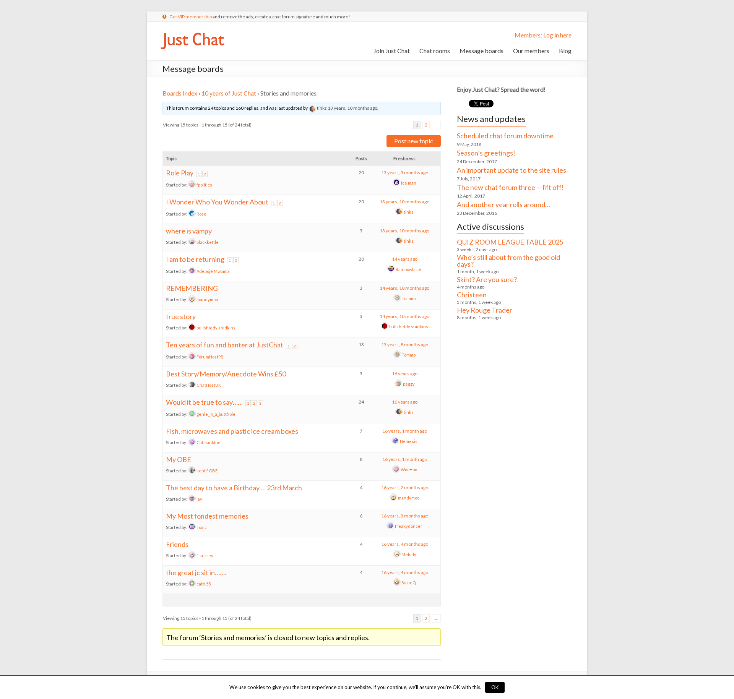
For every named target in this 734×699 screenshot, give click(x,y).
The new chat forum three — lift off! (510, 187)
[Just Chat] (192, 31)
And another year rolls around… (503, 204)
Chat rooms (434, 50)
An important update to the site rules (511, 170)
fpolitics (204, 184)
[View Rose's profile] (192, 213)
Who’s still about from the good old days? (508, 260)
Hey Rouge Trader (484, 310)
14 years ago (404, 259)
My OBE (178, 459)
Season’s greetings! (486, 153)
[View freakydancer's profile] (390, 526)
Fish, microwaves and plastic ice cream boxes (232, 431)
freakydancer (408, 526)
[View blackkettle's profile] (192, 242)
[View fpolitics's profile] (192, 184)
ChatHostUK (208, 385)
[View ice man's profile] (396, 182)
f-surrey (204, 555)
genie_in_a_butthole (215, 414)
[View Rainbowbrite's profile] (391, 269)
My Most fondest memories (207, 516)
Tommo (409, 298)
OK (495, 687)
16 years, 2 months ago (404, 487)
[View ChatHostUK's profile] (192, 385)
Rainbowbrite (409, 269)
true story (181, 316)
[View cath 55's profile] (192, 583)
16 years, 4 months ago (404, 544)
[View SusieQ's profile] (397, 582)
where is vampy (189, 231)
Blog (565, 50)
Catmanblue (208, 442)
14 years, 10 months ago (404, 288)
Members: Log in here (543, 35)
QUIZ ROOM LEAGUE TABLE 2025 (510, 242)
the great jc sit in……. (196, 572)
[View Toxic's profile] (192, 527)
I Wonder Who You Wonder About (217, 202)
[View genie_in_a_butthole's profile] (192, 414)
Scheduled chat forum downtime (505, 135)
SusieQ (408, 582)
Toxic (201, 527)
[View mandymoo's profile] (192, 299)
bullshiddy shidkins (215, 327)
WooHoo (409, 469)
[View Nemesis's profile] (395, 441)
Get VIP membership (190, 16)
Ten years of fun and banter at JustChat (224, 345)
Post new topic (413, 140)
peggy (409, 383)
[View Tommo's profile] (397, 298)
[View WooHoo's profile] (396, 469)
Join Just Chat (391, 50)
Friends (177, 544)
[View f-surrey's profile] (192, 555)
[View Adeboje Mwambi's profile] (192, 271)
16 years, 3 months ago (404, 516)
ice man (408, 182)
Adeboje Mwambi (213, 271)
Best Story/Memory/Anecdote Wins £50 (226, 374)
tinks (322, 108)
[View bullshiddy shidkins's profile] (192, 327)
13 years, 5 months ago (404, 172)
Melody (408, 554)
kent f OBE (207, 470)
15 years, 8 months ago (404, 344)
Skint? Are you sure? (487, 279)
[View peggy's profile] (398, 383)
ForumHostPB (210, 356)
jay (199, 498)
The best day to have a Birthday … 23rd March (234, 487)
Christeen (472, 294)
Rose (201, 213)
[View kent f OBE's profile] (192, 470)
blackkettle (207, 242)
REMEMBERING (192, 288)
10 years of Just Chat (228, 93)
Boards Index (179, 93)
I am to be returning (195, 259)
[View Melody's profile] (397, 554)
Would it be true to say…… (204, 402)
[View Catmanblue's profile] (192, 442)
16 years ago (404, 373)
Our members (531, 50)
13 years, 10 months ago (352, 108)
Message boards (481, 50)
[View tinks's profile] (312, 108)
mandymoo (207, 299)
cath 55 (203, 583)
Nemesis (408, 441)
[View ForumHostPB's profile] (192, 356)
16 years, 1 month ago (404, 431)
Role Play (179, 173)
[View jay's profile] (192, 498)
